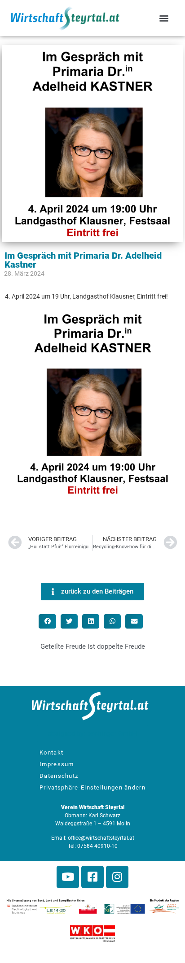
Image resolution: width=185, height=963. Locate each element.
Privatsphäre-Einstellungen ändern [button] (92, 787)
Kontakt (51, 752)
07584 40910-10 (97, 846)
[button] (164, 18)
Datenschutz (59, 775)
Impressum (57, 764)
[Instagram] (117, 877)
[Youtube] (68, 877)
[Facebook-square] (92, 877)
